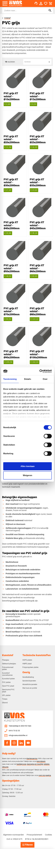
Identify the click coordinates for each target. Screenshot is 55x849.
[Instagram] (14, 743)
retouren (5, 767)
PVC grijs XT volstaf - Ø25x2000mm (38, 139)
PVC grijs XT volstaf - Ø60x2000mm (38, 268)
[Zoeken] (50, 10)
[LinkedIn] (21, 743)
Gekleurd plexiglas (9, 664)
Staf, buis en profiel (29, 688)
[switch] (48, 436)
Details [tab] (27, 379)
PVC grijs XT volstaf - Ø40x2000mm (12, 225)
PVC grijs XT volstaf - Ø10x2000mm (12, 96)
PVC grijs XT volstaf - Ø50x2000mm (12, 268)
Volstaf (7, 18)
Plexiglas (5, 660)
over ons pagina (45, 775)
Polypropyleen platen (30, 667)
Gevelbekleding (28, 677)
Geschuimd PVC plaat (8, 691)
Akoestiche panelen (29, 684)
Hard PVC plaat (8, 686)
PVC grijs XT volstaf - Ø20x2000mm (12, 139)
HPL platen (6, 695)
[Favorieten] (45, 3)
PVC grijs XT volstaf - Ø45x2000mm (38, 225)
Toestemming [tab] (10, 379)
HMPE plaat (27, 664)
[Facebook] (7, 743)
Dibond (5, 703)
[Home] (15, 3)
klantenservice (32, 758)
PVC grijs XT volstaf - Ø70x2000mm (12, 311)
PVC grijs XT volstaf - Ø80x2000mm (38, 311)
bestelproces (21, 764)
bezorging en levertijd (35, 764)
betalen (47, 764)
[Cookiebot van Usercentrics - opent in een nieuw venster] (39, 371)
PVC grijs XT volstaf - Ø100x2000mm (38, 354)
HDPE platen (27, 660)
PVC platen (6, 682)
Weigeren (27, 475)
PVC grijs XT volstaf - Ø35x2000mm (38, 182)
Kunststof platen (8, 679)
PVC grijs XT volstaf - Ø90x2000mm (12, 354)
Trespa (4, 699)
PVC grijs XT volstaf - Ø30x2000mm (12, 182)
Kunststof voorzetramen (7, 674)
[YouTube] (28, 743)
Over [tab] (45, 379)
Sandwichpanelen (29, 681)
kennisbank (41, 761)
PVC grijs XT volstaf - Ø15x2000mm (38, 96)
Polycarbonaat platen (7, 668)
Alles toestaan (28, 466)
